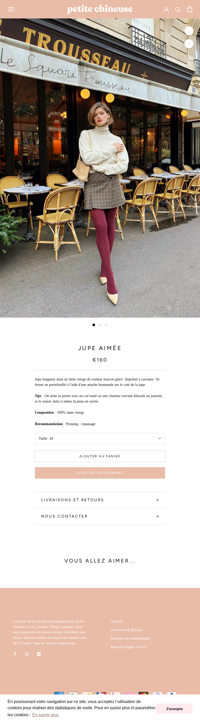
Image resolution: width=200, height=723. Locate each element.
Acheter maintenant (100, 473)
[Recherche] (178, 9)
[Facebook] (15, 654)
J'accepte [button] (174, 709)
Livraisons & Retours (126, 630)
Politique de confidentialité (130, 638)
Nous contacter (64, 516)
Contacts (116, 621)
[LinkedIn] (39, 654)
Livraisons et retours (72, 500)
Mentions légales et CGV (128, 647)
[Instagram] (27, 654)
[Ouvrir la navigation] (11, 9)
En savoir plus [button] (45, 715)
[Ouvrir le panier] (189, 9)
